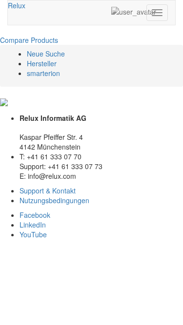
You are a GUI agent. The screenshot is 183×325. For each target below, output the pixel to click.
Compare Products (29, 40)
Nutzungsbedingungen (54, 200)
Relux (16, 5)
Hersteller (42, 63)
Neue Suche (46, 53)
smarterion (43, 73)
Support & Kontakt (48, 190)
